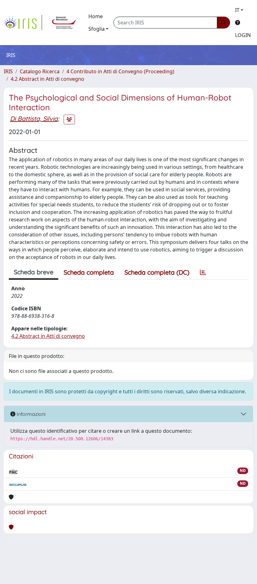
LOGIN (243, 35)
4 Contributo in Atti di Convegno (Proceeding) (120, 71)
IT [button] (237, 10)
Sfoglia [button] (96, 28)
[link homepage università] (64, 22)
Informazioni (30, 414)
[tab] (203, 272)
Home (95, 16)
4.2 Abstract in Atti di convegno (47, 78)
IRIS (8, 71)
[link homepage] (23, 22)
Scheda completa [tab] (89, 272)
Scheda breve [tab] (33, 272)
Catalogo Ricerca (40, 71)
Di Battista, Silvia (34, 118)
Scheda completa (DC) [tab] (156, 272)
